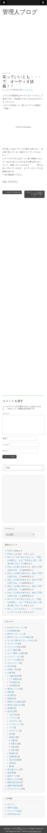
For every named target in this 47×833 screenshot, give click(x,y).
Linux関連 (11, 631)
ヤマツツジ (14, 731)
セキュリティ (13, 663)
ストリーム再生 (14, 660)
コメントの (14, 811)
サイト (5, 451)
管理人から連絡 (14, 702)
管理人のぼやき (14, 705)
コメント (6, 413)
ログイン (11, 804)
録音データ (12, 776)
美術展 (10, 708)
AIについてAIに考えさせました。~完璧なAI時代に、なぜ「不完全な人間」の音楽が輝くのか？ (24, 560)
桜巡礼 (12, 737)
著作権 (10, 773)
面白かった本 (13, 779)
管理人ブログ (19, 11)
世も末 (10, 666)
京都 (13, 740)
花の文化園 (14, 760)
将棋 (9, 692)
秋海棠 (12, 753)
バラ (11, 728)
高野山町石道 (13, 782)
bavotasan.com (35, 831)
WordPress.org (13, 814)
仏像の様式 (14, 676)
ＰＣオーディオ (14, 789)
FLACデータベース (15, 627)
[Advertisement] (23, 46)
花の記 (10, 711)
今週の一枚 (12, 669)
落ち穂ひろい (13, 769)
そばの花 (13, 715)
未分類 (10, 695)
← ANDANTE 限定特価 (12, 192)
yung (6, 90)
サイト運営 (12, 650)
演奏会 (10, 698)
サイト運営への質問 (16, 653)
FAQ (9, 551)
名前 (4, 438)
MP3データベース (15, 634)
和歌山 (14, 744)
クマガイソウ (15, 724)
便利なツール (13, 689)
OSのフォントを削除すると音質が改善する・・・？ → (35, 194)
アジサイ (13, 718)
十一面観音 (14, 679)
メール (5, 445)
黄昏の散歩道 (13, 786)
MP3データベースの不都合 (19, 637)
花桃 (11, 763)
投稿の (12, 808)
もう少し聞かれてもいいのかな (20, 640)
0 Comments (28, 90)
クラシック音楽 (14, 647)
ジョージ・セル (14, 657)
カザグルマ (14, 721)
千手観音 (13, 682)
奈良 (13, 750)
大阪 (13, 747)
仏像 (9, 673)
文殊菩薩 (13, 686)
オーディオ (6, 73)
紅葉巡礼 (13, 757)
